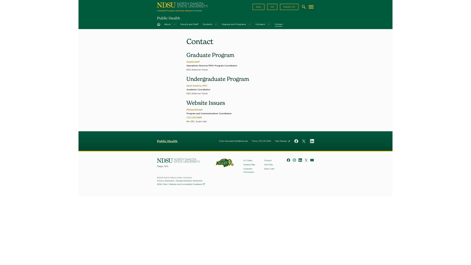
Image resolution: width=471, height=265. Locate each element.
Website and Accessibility (185, 184)
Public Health (167, 141)
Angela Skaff (193, 61)
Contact (279, 24)
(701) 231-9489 (194, 117)
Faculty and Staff (189, 24)
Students (207, 24)
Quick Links (269, 169)
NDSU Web (162, 184)
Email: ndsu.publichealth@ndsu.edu (233, 141)
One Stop (268, 165)
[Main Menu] (311, 7)
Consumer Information (248, 170)
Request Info (289, 7)
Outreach (260, 24)
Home (159, 24)
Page (281, 141)
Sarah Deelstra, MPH (196, 85)
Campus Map (249, 165)
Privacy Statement (165, 181)
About (167, 24)
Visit (272, 7)
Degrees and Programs (234, 24)
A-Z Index (247, 160)
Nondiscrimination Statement (189, 181)
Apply (258, 7)
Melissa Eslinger (194, 109)
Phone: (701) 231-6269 (261, 141)
